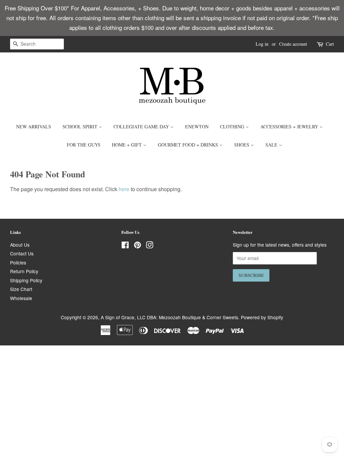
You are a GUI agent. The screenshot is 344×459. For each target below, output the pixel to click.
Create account (293, 44)
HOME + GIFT (127, 144)
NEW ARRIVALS (33, 126)
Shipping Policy (26, 280)
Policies (18, 262)
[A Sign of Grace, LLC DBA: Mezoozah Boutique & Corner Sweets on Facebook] (125, 246)
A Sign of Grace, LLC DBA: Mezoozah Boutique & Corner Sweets (169, 317)
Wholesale (21, 298)
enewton (197, 126)
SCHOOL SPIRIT (80, 126)
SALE (272, 144)
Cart (330, 44)
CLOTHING (233, 126)
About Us (20, 244)
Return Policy (24, 271)
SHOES (242, 144)
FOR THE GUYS (83, 144)
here (124, 189)
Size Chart (21, 289)
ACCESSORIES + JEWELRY (289, 126)
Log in (262, 44)
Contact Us (22, 253)
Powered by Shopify (262, 317)
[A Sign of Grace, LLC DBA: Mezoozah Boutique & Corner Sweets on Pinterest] (137, 246)
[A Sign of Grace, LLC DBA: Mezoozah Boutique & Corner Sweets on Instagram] (149, 246)
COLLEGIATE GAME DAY (142, 126)
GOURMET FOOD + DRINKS (188, 144)
